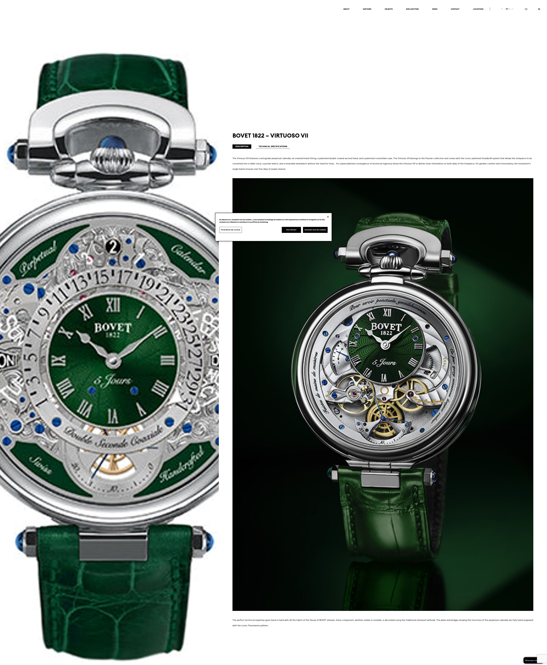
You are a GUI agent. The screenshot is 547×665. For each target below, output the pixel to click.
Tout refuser (291, 230)
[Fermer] (328, 217)
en (507, 9)
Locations (478, 9)
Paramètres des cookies (230, 230)
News (434, 9)
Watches (367, 9)
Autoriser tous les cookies (315, 230)
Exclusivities (412, 9)
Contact (455, 9)
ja (512, 9)
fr (502, 9)
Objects (389, 9)
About (346, 9)
